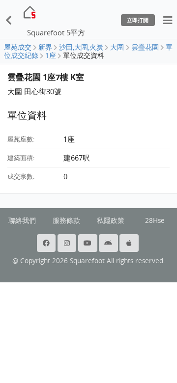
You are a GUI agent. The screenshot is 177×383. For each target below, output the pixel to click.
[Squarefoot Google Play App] (109, 243)
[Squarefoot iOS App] (129, 243)
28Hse (155, 220)
